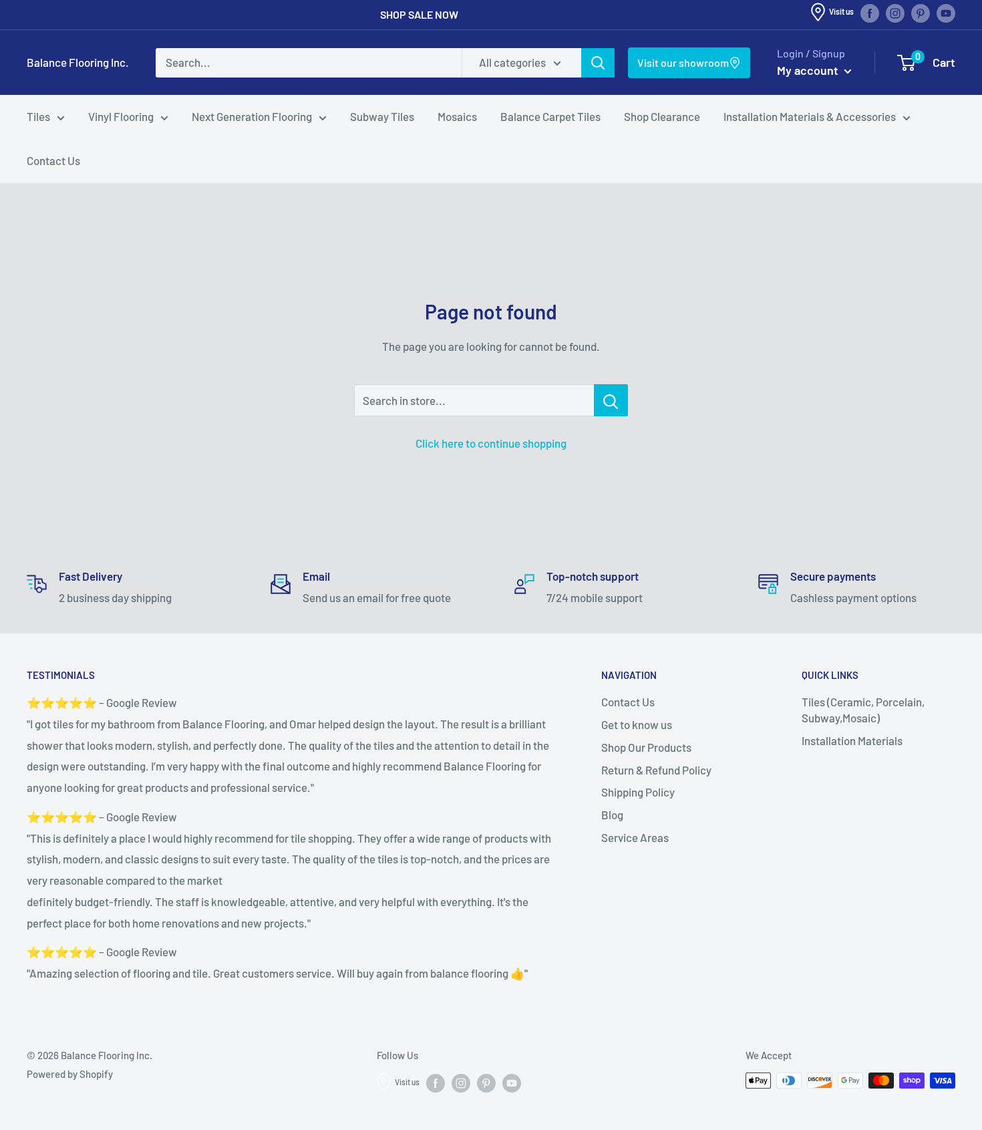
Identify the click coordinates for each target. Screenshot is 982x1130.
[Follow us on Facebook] (869, 13)
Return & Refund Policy (656, 769)
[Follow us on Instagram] (895, 13)
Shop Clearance (662, 116)
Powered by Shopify (70, 1074)
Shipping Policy (638, 792)
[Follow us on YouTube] (946, 13)
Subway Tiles (382, 116)
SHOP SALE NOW (419, 14)
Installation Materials (852, 740)
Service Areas (635, 837)
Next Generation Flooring (252, 116)
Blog (612, 814)
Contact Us (53, 160)
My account (809, 70)
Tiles (38, 116)
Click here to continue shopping (491, 443)
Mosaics (457, 116)
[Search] (598, 63)
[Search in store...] (611, 400)
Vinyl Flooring (121, 116)
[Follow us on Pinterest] (920, 13)
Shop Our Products (646, 747)
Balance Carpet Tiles (550, 116)
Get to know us (636, 724)
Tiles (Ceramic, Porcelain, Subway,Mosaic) (863, 709)
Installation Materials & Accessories (809, 116)
